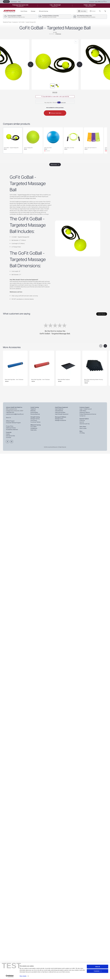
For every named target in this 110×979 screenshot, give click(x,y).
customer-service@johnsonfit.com (15, 414)
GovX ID (82, 422)
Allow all (97, 966)
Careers (96, 1)
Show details (23, 976)
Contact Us (82, 416)
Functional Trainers (35, 422)
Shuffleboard (34, 428)
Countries (8, 437)
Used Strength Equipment (61, 414)
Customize (96, 971)
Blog (19, 1)
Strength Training (35, 418)
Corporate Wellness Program (13, 422)
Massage (33, 11)
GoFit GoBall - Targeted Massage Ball (11, 147)
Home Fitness (24, 11)
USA (106, 1)
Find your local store (55, 113)
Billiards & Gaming (43, 11)
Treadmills (33, 409)
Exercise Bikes (34, 412)
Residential (6, 1)
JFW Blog (82, 433)
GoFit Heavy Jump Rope (69, 147)
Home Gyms (34, 420)
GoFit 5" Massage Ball (28, 147)
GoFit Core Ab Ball (48, 147)
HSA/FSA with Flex (85, 424)
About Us (8, 417)
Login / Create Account (86, 409)
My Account (91, 1)
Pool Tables (33, 426)
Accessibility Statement (12, 429)
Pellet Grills (33, 430)
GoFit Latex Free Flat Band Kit (91, 147)
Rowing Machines (35, 414)
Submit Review (102, 314)
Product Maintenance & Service (88, 414)
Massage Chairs (59, 418)
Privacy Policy (9, 426)
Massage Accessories (60, 420)
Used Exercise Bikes (60, 412)
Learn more (63, 102)
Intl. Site (100, 1)
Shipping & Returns (85, 412)
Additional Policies (11, 428)
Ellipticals (33, 410)
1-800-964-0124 (10, 412)
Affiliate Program (10, 421)
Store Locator (83, 428)
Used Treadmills (59, 409)
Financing (82, 420)
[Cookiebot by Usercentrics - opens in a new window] (9, 976)
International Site (10, 436)
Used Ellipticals (59, 410)
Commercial (14, 1)
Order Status (83, 410)
